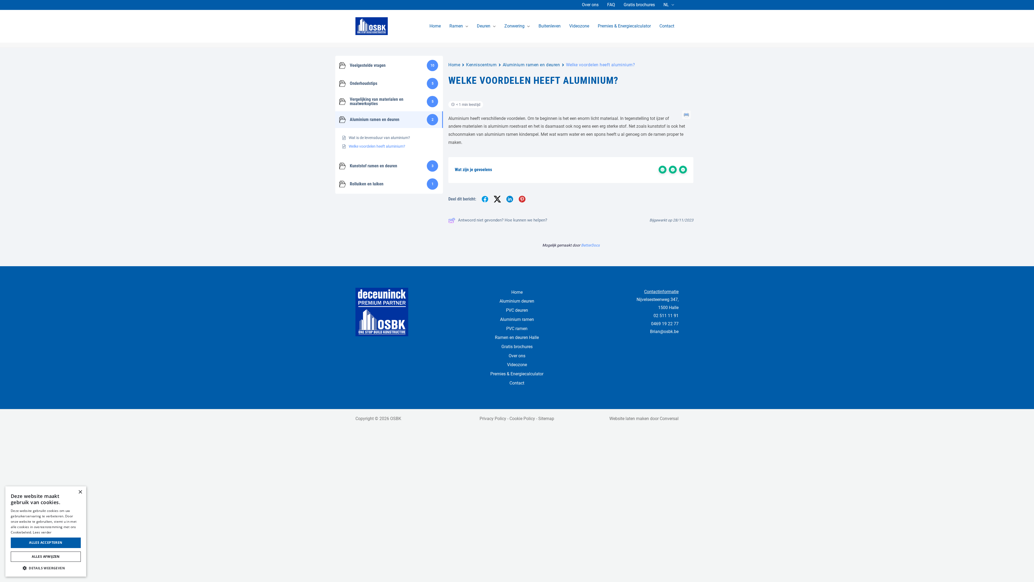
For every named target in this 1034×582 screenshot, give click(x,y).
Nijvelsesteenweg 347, (658, 299)
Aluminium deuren (516, 301)
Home (454, 64)
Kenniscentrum (481, 64)
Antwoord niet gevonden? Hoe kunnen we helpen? (502, 220)
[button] (46, 568)
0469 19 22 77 (665, 323)
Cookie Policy (522, 418)
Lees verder (42, 532)
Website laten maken (629, 418)
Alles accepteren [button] (45, 542)
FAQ (611, 4)
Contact (516, 383)
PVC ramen (517, 328)
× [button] (80, 492)
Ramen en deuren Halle (517, 337)
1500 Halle (668, 307)
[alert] (45, 531)
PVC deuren (517, 310)
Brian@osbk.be (664, 331)
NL (666, 4)
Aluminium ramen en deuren (531, 64)
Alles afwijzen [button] (46, 556)
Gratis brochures (639, 4)
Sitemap (546, 418)
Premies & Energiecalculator (516, 373)
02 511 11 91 (666, 315)
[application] (465, 26)
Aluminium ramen (517, 319)
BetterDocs (590, 245)
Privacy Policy (493, 418)
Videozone (517, 364)
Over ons (590, 4)
